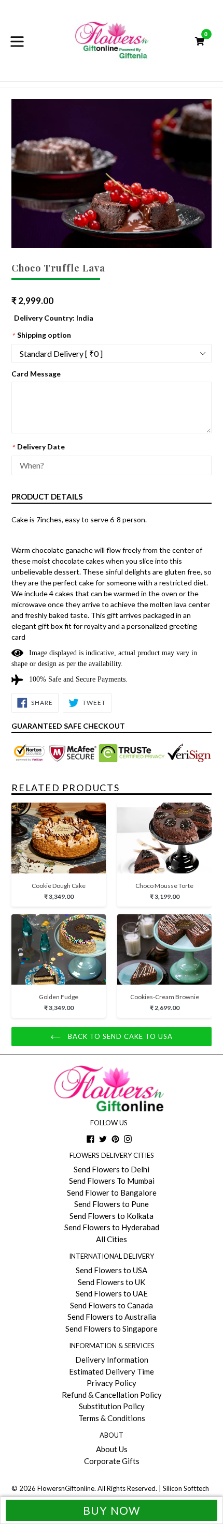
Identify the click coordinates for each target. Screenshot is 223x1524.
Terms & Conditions (111, 1418)
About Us (112, 1449)
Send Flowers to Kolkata (111, 1215)
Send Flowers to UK (111, 1282)
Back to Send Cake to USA (119, 1036)
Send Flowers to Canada (111, 1305)
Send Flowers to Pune (111, 1204)
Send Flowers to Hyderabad (111, 1227)
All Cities (111, 1239)
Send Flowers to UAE (112, 1293)
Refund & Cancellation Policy (112, 1394)
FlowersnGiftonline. (66, 1488)
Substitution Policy (112, 1406)
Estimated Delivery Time (111, 1371)
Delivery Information (111, 1359)
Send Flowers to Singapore (111, 1328)
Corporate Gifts (112, 1461)
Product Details (46, 496)
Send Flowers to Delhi (111, 1169)
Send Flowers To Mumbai (112, 1180)
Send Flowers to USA (111, 1270)
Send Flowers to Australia (111, 1316)
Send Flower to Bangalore (112, 1192)
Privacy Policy (111, 1382)
